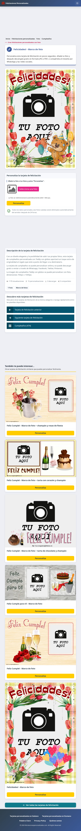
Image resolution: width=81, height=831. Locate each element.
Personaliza (40, 433)
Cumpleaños (47, 39)
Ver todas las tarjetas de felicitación (42, 805)
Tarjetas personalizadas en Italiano (24, 816)
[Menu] (77, 3)
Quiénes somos (55, 821)
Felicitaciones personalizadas (23, 39)
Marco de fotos (22, 288)
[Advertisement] (40, 22)
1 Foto (10, 288)
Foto (38, 39)
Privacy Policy (40, 821)
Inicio (8, 39)
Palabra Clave (25, 821)
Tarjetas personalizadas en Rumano (56, 816)
